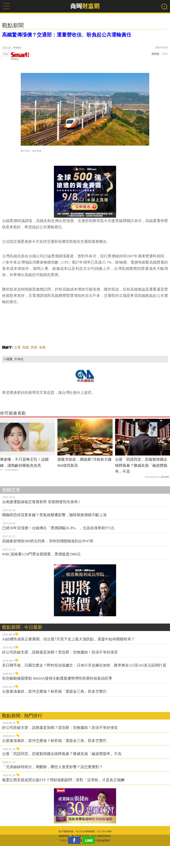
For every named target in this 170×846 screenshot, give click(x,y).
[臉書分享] (75, 840)
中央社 (15, 59)
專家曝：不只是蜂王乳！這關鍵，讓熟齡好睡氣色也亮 (24, 462)
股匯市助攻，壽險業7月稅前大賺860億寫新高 (84, 462)
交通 (17, 347)
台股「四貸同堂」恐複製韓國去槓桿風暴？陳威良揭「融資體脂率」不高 (141, 465)
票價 (33, 347)
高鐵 (25, 347)
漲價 (42, 347)
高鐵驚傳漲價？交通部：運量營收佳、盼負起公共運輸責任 (66, 34)
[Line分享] (90, 840)
